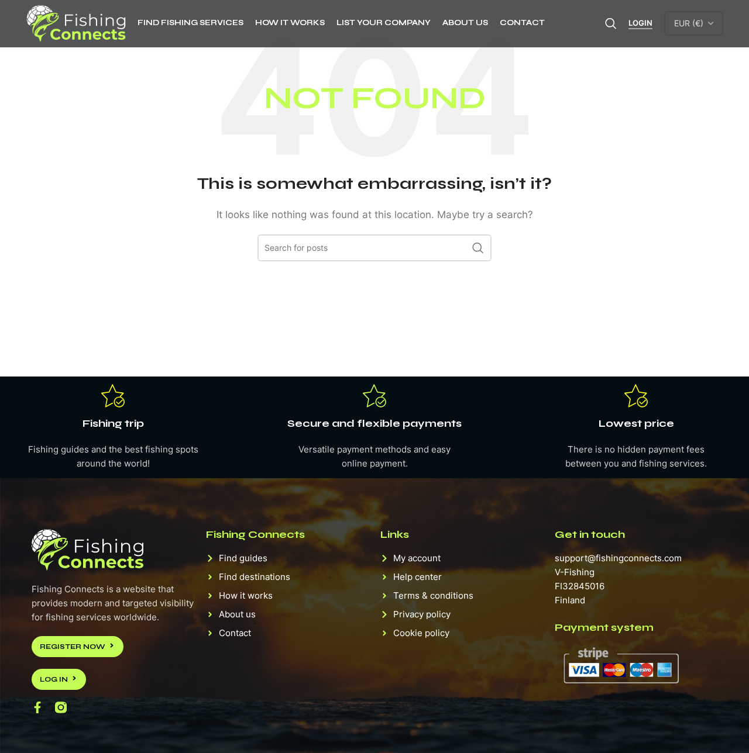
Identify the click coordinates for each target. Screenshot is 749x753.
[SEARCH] (478, 247)
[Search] (611, 23)
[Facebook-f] (37, 707)
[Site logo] (76, 22)
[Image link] (87, 548)
